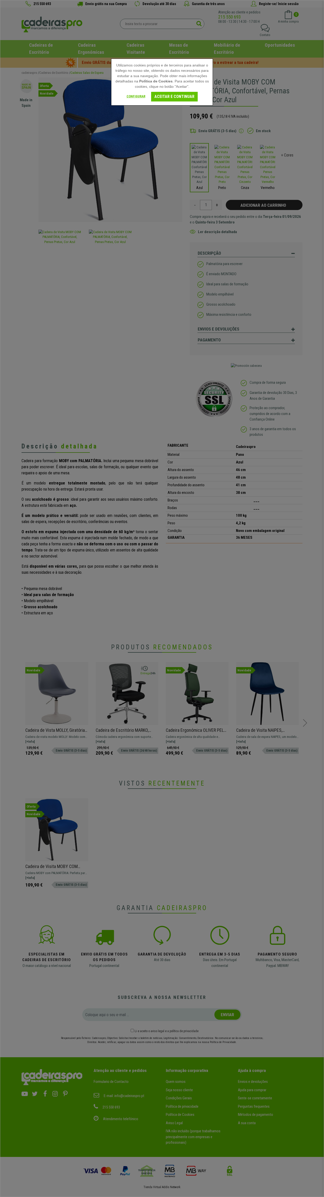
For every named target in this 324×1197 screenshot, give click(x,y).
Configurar (136, 96)
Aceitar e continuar (174, 96)
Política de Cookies (156, 81)
